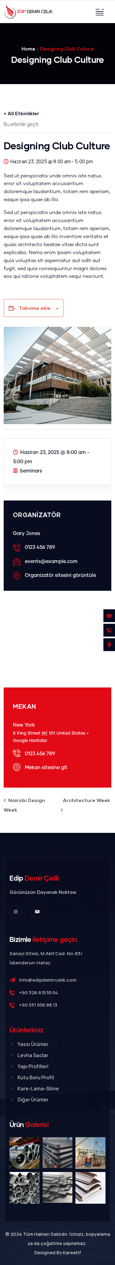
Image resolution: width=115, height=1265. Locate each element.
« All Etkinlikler (21, 113)
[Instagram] (15, 912)
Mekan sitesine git (46, 767)
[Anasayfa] (29, 11)
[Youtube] (37, 912)
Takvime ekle (35, 308)
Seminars (31, 470)
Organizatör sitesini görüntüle (60, 575)
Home (28, 48)
